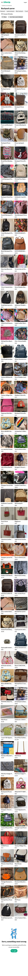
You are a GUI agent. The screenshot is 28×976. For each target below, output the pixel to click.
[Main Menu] (2, 2)
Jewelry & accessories (7, 5)
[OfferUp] (6, 2)
